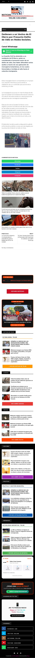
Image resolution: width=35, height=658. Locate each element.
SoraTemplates (15, 655)
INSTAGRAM (10, 638)
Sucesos (5, 42)
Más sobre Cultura (17, 477)
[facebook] (24, 1)
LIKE (16, 628)
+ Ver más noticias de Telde (17, 366)
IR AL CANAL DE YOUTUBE (17, 325)
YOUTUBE (10, 643)
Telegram (17, 172)
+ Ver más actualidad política (17, 515)
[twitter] (27, 1)
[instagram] (32, 1)
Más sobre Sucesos (17, 403)
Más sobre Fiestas (17, 439)
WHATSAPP (10, 647)
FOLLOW (16, 633)
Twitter (17, 168)
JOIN (16, 647)
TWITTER (10, 633)
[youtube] (30, 1)
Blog (28, 655)
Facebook (17, 164)
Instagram (17, 175)
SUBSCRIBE (17, 643)
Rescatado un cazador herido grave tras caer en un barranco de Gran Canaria (17, 228)
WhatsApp (18, 161)
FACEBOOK (10, 628)
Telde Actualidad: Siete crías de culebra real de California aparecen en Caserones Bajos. (15, 193)
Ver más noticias (17, 291)
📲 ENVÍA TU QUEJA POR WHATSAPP (17, 591)
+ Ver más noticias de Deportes (17, 553)
